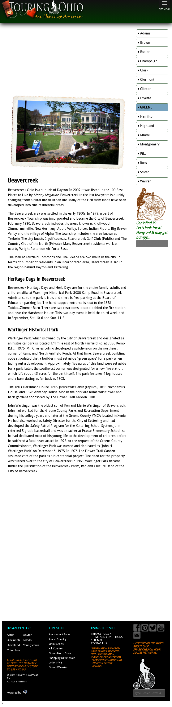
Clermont (147, 80)
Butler (145, 52)
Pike (143, 154)
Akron (10, 634)
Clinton (145, 89)
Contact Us (99, 643)
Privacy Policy (101, 633)
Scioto (144, 172)
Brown (145, 43)
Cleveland (13, 645)
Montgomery (150, 144)
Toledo (27, 640)
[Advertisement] (68, 58)
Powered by (14, 692)
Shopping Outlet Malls (62, 658)
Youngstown (31, 645)
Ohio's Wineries (58, 667)
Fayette (145, 98)
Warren (145, 181)
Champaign (148, 61)
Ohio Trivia (55, 662)
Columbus (13, 650)
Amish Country (57, 639)
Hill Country (56, 648)
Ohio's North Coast (60, 653)
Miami (145, 135)
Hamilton (147, 117)
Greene (146, 107)
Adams (145, 33)
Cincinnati (13, 640)
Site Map (97, 640)
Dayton (27, 634)
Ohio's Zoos (56, 643)
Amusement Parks (59, 634)
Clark (144, 70)
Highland (147, 126)
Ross (143, 163)
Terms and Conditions (107, 636)
